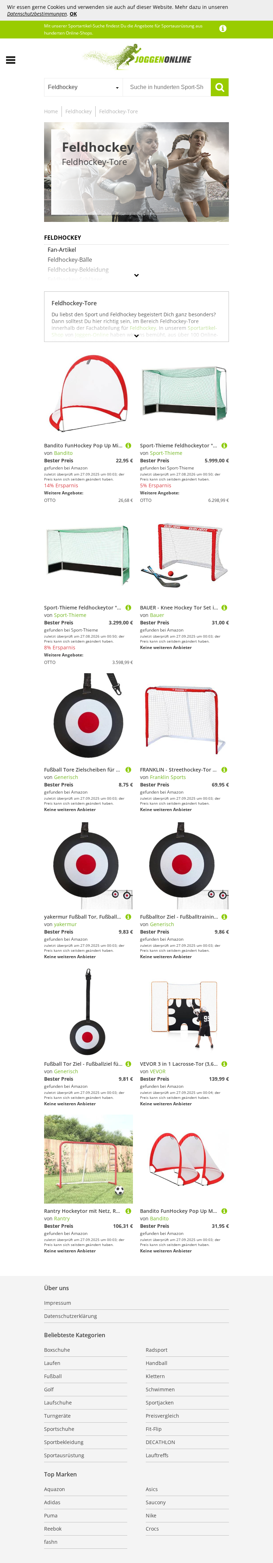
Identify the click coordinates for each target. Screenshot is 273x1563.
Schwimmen (160, 1389)
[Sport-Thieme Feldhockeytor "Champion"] (128, 607)
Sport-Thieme (166, 453)
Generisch (66, 777)
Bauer (157, 615)
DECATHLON (160, 1442)
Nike (151, 1515)
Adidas (52, 1502)
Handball (156, 1363)
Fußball (53, 1376)
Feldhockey (78, 111)
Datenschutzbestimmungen (37, 13)
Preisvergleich (162, 1415)
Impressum (57, 1302)
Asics (152, 1489)
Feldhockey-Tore (118, 111)
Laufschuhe (58, 1402)
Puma (51, 1515)
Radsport (156, 1349)
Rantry (62, 1218)
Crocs (152, 1528)
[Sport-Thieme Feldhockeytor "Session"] (224, 445)
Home (51, 111)
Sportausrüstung (64, 1455)
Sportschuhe (59, 1429)
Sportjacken (160, 1402)
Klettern (155, 1376)
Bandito (63, 453)
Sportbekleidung (64, 1442)
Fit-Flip (154, 1429)
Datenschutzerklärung (70, 1316)
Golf (49, 1389)
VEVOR (158, 1071)
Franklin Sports (168, 777)
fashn (51, 1541)
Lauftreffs (157, 1455)
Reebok (52, 1528)
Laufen (52, 1363)
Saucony (156, 1502)
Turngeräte (57, 1415)
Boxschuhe (57, 1349)
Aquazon (54, 1489)
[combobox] (83, 87)
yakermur (65, 924)
